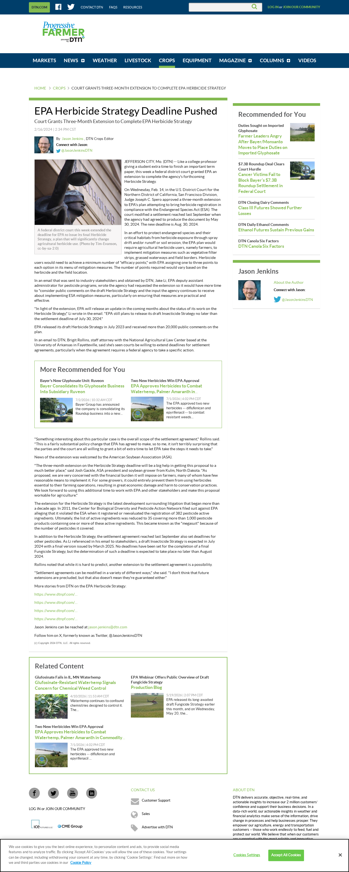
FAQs (113, 7)
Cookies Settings (246, 855)
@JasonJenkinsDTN (76, 151)
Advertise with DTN (157, 827)
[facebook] (34, 793)
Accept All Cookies (286, 855)
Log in (273, 7)
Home (40, 88)
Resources (132, 7)
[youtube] (72, 793)
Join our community (301, 7)
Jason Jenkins (73, 139)
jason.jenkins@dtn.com (107, 627)
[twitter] (53, 793)
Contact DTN (92, 7)
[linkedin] (91, 793)
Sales (146, 814)
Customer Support (156, 800)
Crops (59, 88)
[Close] (340, 855)
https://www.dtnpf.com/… (55, 594)
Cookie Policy (80, 863)
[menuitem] (44, 60)
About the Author (289, 283)
